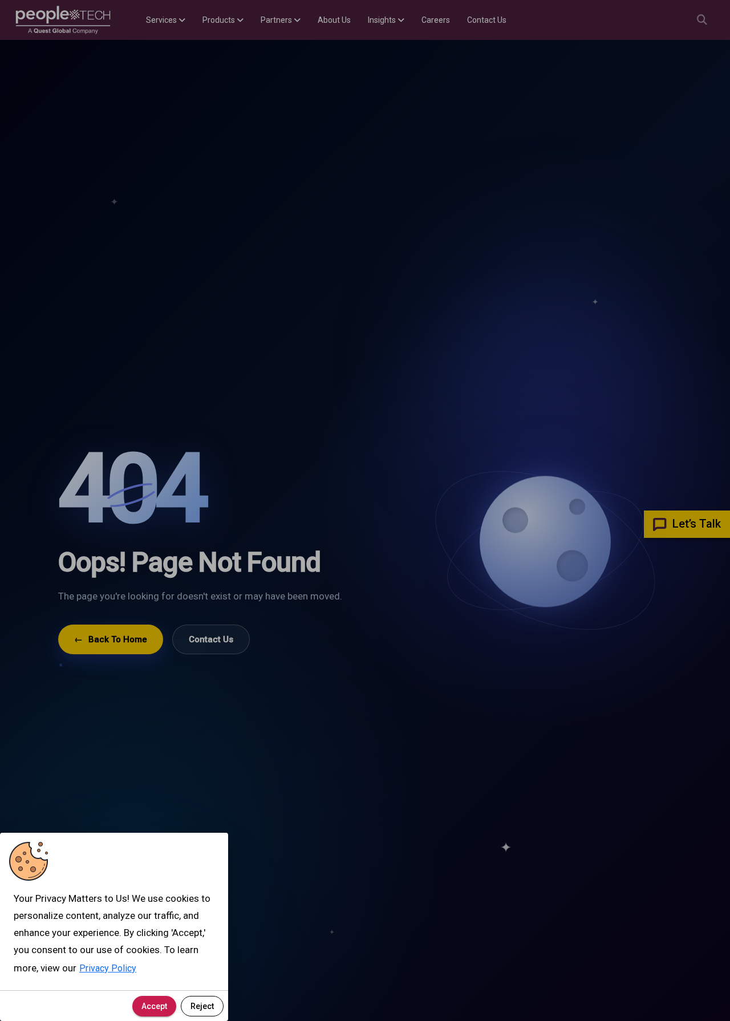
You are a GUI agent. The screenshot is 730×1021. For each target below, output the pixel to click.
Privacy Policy (107, 968)
